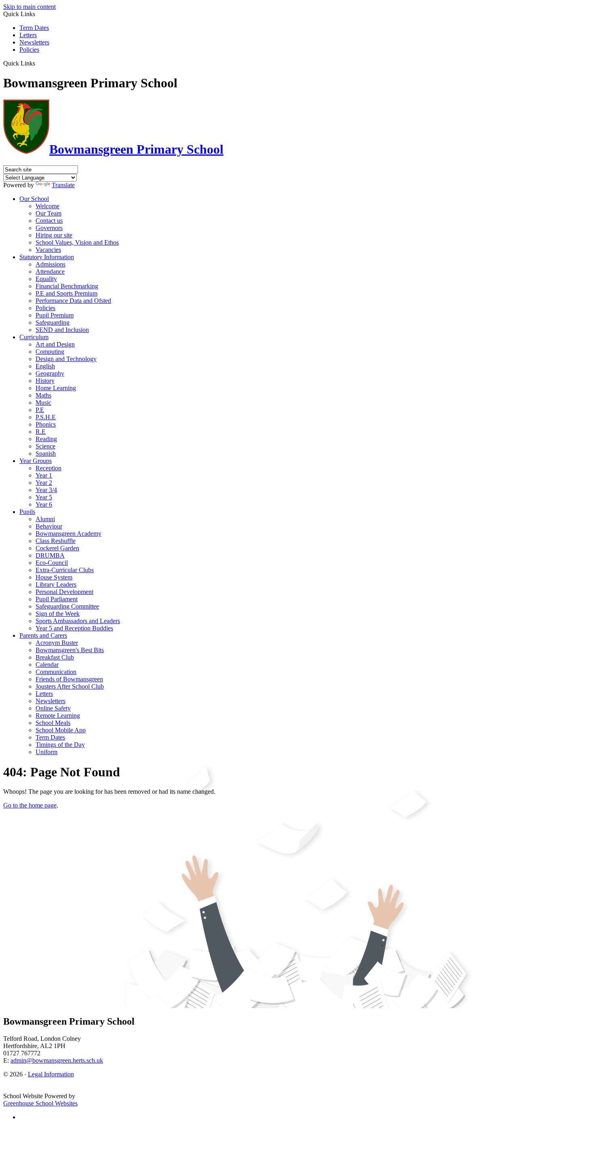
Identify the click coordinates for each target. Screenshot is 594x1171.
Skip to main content (29, 6)
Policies (29, 49)
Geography (50, 373)
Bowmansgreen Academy (68, 533)
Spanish (46, 453)
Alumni (45, 519)
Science (45, 446)
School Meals (53, 722)
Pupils (27, 511)
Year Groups (35, 460)
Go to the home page (30, 805)
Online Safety (53, 708)
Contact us (49, 220)
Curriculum (33, 337)
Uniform (46, 751)
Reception (48, 468)
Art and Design (55, 344)
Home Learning (56, 388)
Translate (63, 185)
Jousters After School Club (70, 686)
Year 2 (44, 482)
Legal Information (51, 1074)
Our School (34, 198)
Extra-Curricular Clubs (65, 569)
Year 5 (44, 497)
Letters (28, 35)
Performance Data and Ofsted (73, 300)
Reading (46, 438)
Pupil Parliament (57, 599)
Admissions (50, 264)
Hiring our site (54, 235)
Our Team (48, 213)
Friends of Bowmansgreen (69, 679)
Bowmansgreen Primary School (136, 149)
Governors (49, 227)
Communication (56, 671)
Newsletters (34, 42)
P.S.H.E (46, 417)
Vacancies (48, 249)
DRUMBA (50, 555)
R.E (41, 431)
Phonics (46, 424)
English (45, 366)
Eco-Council (52, 562)
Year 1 (44, 475)
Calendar (47, 664)
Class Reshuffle (56, 540)
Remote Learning (58, 715)
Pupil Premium (55, 315)
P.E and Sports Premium (66, 293)
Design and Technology (66, 358)
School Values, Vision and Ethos (77, 242)
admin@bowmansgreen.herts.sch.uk (57, 1060)
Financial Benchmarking (67, 286)
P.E (40, 409)
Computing (50, 351)
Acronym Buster (57, 642)
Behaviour (49, 526)
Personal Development (64, 591)
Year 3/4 (46, 489)
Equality (46, 278)
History (45, 380)
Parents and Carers (43, 635)
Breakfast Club (55, 657)
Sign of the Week (58, 613)
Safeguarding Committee (67, 606)
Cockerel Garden (57, 548)
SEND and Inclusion (62, 329)
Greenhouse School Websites (40, 1103)
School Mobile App (61, 730)
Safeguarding (53, 322)
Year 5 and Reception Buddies (74, 628)
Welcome (47, 206)
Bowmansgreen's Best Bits (70, 650)
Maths (43, 395)
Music (43, 402)
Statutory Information (46, 257)
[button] (38, 63)
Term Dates (34, 27)
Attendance (50, 271)
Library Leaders (56, 584)
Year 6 (44, 504)
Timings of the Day (60, 744)
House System (54, 577)
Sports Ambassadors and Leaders (78, 620)
